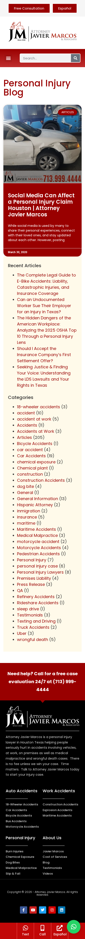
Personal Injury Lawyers (40, 572)
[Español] (60, 928)
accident (26, 413)
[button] (8, 58)
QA (20, 590)
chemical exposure (36, 462)
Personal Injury (31, 560)
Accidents (27, 425)
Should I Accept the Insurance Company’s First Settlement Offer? (44, 355)
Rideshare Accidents (37, 603)
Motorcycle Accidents (39, 547)
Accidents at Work (35, 431)
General (25, 492)
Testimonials (30, 615)
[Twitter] (42, 910)
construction (30, 474)
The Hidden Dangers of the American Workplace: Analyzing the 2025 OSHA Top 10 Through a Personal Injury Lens (47, 330)
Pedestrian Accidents (38, 554)
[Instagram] (52, 910)
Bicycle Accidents (34, 443)
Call (42, 934)
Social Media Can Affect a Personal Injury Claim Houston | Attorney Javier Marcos (41, 205)
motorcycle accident (38, 541)
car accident (30, 449)
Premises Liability (34, 578)
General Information (37, 498)
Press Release (31, 584)
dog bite (25, 486)
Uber (22, 633)
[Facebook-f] (23, 910)
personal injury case (37, 566)
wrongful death (32, 639)
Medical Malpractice (37, 535)
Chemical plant (32, 468)
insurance (27, 517)
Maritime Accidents (36, 529)
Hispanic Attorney (35, 505)
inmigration (28, 511)
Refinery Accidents (36, 596)
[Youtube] (33, 910)
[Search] (75, 58)
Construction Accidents (41, 480)
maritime (26, 523)
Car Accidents (31, 456)
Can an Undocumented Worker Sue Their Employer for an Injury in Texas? (44, 306)
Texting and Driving (36, 621)
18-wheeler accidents (38, 407)
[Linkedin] (61, 910)
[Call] (42, 928)
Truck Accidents (33, 627)
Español (60, 934)
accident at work (34, 419)
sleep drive (28, 609)
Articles (24, 437)
